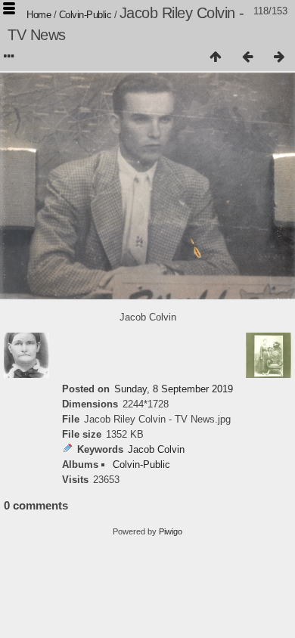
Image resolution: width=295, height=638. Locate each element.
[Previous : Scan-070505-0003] (247, 57)
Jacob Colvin (156, 449)
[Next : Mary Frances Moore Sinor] (279, 57)
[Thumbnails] (215, 57)
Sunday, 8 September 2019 (173, 389)
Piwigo (170, 531)
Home (38, 14)
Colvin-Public (85, 14)
